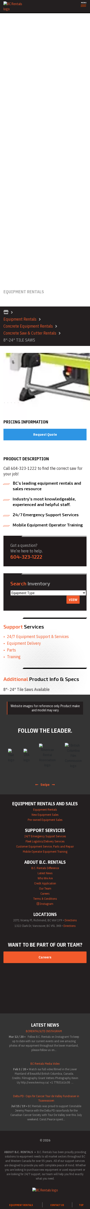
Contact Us (8, 278)
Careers (5, 257)
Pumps (4, 150)
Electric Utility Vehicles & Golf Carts (25, 63)
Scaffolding (8, 171)
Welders (6, 186)
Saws (3, 166)
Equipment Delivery (24, 643)
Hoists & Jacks (10, 104)
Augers (5, 23)
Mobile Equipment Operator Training (25, 222)
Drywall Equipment (13, 58)
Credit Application (12, 252)
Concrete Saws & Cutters (18, 43)
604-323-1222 (10, 283)
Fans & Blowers (10, 79)
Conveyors (7, 48)
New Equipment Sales (45, 815)
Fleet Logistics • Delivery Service (23, 212)
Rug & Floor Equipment (16, 160)
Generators (8, 89)
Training (14, 656)
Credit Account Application (19, 273)
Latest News (9, 247)
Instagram (46, 904)
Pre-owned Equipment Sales (45, 820)
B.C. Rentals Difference (16, 232)
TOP (81, 1205)
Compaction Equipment (16, 33)
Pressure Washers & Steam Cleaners (25, 145)
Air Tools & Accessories (16, 18)
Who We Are (8, 237)
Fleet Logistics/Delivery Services (45, 841)
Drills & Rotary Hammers (17, 53)
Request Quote (45, 434)
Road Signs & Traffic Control (19, 155)
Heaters (6, 99)
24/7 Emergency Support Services (45, 836)
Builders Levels (10, 28)
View (73, 599)
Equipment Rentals (19, 319)
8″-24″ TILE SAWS (19, 340)
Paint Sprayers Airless (15, 135)
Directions (71, 920)
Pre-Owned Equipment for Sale (22, 191)
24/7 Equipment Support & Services (38, 636)
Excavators (8, 74)
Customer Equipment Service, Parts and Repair (32, 217)
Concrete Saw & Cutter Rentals (29, 333)
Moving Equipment (13, 130)
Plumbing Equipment (14, 140)
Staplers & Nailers (12, 176)
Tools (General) (10, 181)
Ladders (5, 109)
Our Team (7, 242)
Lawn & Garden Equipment (18, 115)
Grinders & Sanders (13, 94)
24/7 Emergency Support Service (23, 206)
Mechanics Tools (11, 125)
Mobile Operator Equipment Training (45, 852)
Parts (11, 650)
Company (6, 227)
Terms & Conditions (13, 263)
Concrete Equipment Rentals (28, 326)
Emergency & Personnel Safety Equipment (29, 69)
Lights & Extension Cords (17, 120)
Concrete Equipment (14, 38)
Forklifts (6, 84)
